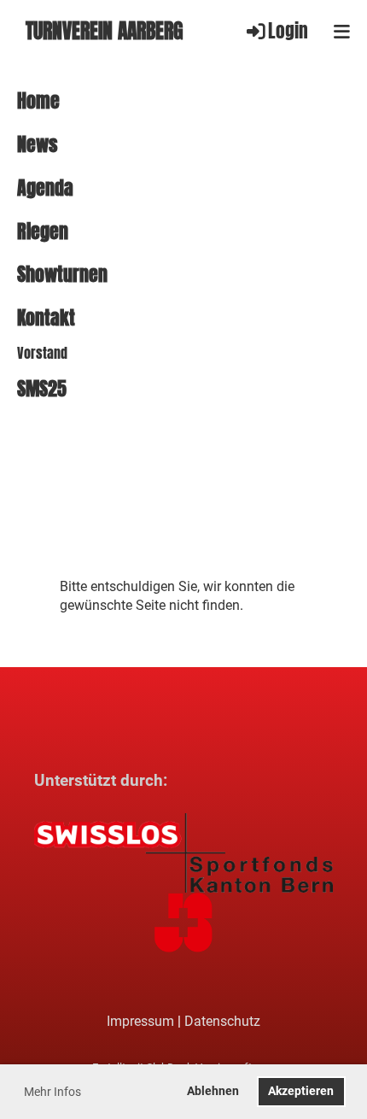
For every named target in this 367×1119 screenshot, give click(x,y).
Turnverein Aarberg (104, 31)
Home (38, 101)
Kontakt (46, 318)
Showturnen (62, 274)
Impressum (140, 1021)
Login (288, 31)
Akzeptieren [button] (301, 1091)
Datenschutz (222, 1021)
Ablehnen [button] (213, 1091)
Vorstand (42, 353)
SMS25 (42, 389)
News (37, 145)
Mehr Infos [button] (52, 1091)
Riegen (42, 232)
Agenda (45, 188)
